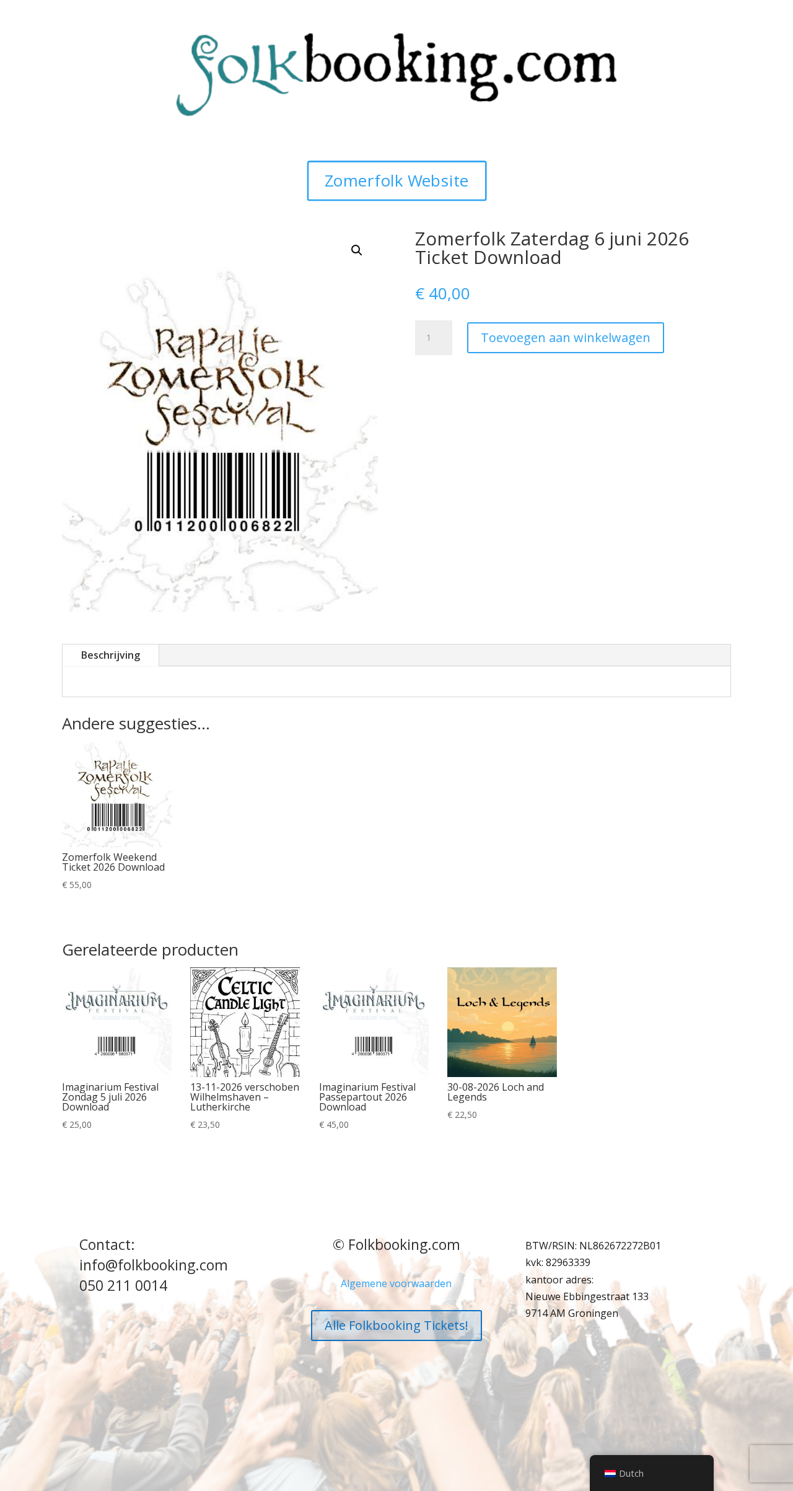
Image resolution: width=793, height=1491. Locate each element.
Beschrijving (110, 655)
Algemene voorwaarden (396, 1283)
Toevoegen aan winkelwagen (566, 337)
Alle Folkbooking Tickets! (396, 1325)
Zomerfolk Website (397, 180)
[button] (357, 250)
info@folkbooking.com (153, 1265)
